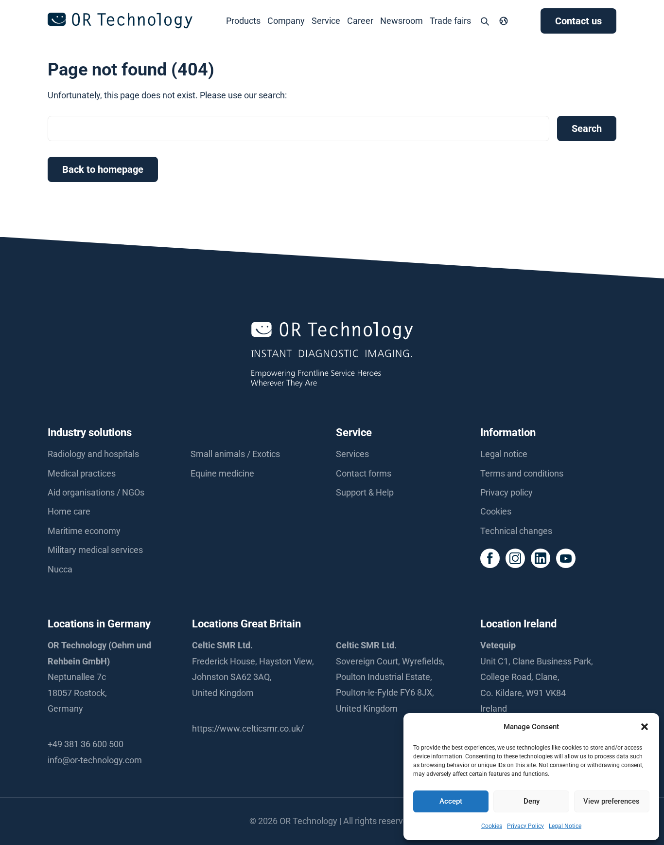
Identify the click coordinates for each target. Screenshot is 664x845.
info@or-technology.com (95, 760)
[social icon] (490, 558)
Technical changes (516, 531)
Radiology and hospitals (93, 454)
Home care (69, 511)
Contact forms (363, 473)
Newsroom (401, 21)
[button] (644, 727)
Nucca (60, 569)
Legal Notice (565, 826)
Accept (450, 801)
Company (286, 21)
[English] (503, 21)
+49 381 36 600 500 (85, 744)
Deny (532, 801)
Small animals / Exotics (235, 454)
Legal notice (503, 454)
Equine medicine (222, 473)
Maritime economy (84, 531)
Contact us (578, 21)
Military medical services (95, 550)
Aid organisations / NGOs (96, 492)
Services (352, 454)
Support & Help (365, 492)
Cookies (491, 826)
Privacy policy (506, 492)
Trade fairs (450, 21)
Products (243, 21)
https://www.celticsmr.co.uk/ (248, 728)
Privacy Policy (525, 826)
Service (326, 21)
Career (360, 21)
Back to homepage (102, 169)
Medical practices (82, 473)
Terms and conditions (521, 473)
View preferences (611, 801)
